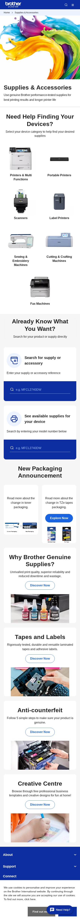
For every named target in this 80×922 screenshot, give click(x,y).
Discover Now (40, 585)
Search (66, 5)
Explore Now (59, 518)
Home (7, 12)
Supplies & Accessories (26, 12)
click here (30, 899)
